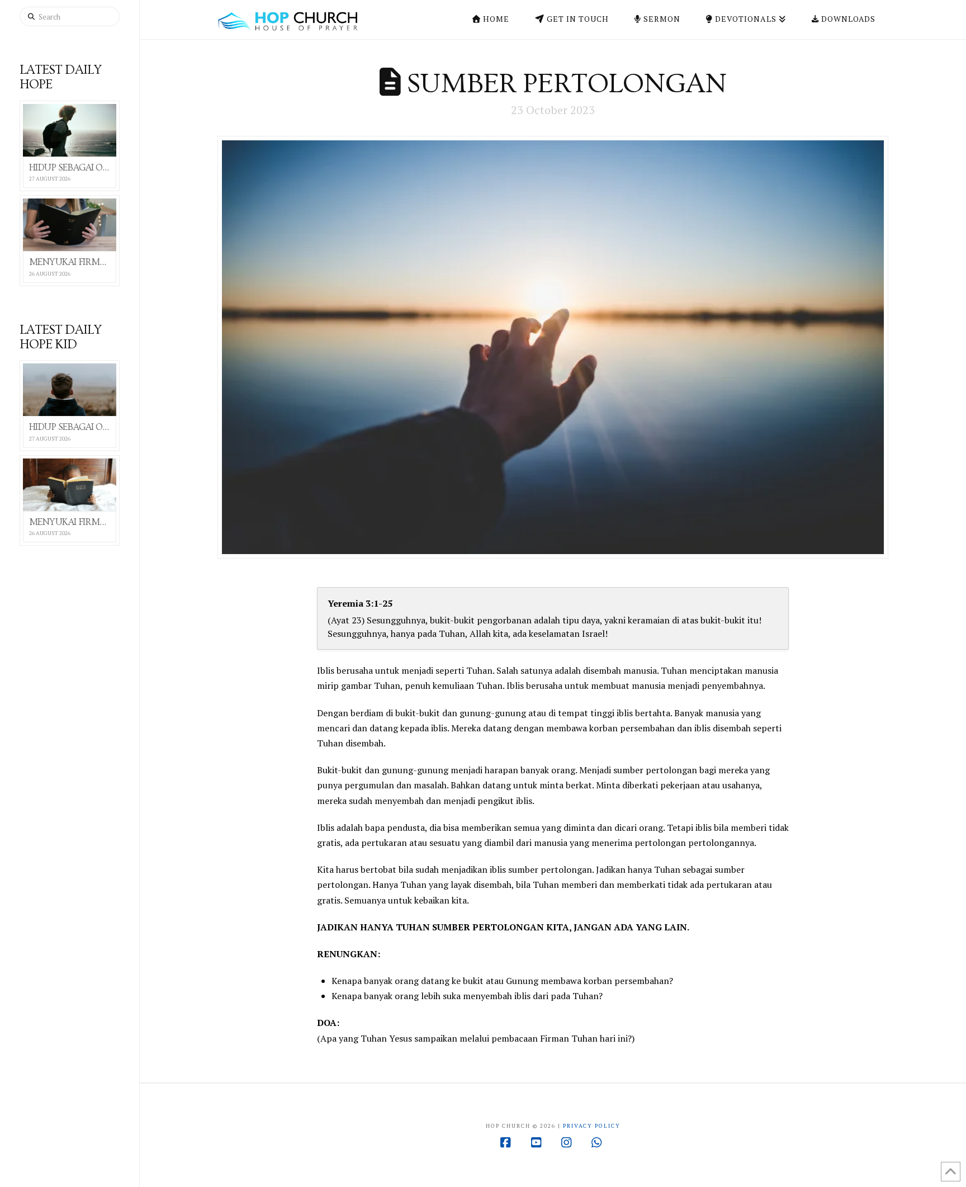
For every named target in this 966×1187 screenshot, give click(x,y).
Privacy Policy (592, 1125)
